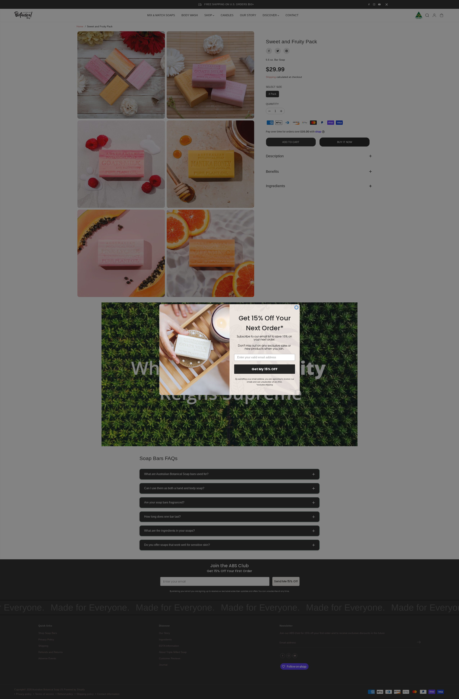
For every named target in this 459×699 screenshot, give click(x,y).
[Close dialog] (296, 307)
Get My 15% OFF (265, 369)
